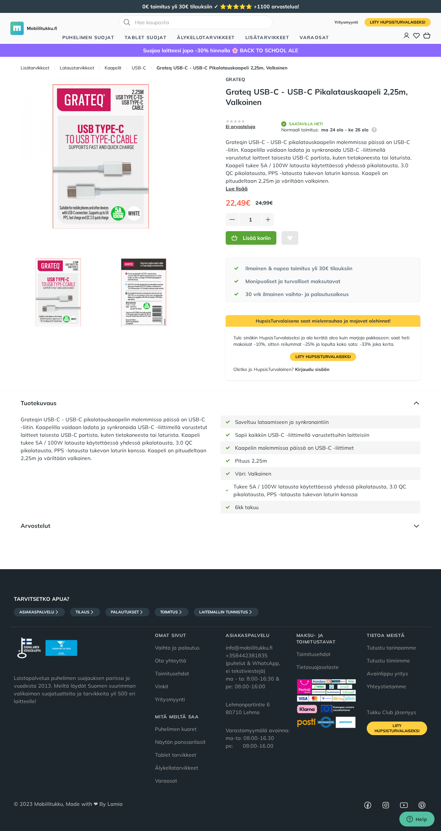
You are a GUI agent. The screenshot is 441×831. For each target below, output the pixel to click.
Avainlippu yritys (387, 673)
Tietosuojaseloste (317, 667)
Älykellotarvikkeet (206, 37)
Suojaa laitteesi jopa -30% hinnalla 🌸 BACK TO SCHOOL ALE (220, 50)
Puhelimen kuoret (176, 729)
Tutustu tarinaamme (391, 647)
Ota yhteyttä (170, 660)
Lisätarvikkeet (267, 37)
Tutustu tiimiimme (388, 660)
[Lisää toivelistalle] (290, 238)
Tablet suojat (146, 37)
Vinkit (162, 686)
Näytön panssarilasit (180, 742)
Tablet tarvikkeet (175, 755)
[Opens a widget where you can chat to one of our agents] (417, 820)
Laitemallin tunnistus (223, 612)
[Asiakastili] (407, 35)
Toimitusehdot (172, 673)
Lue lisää (237, 188)
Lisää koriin (257, 238)
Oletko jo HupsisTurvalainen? (281, 369)
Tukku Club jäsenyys (391, 712)
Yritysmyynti (346, 22)
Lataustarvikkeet (77, 68)
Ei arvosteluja (240, 126)
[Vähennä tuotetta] (232, 219)
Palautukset (125, 612)
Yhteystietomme (386, 686)
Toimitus (169, 612)
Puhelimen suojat (88, 37)
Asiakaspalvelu (36, 612)
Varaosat (314, 37)
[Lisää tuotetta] (268, 219)
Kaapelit (113, 68)
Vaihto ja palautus (177, 647)
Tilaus (82, 612)
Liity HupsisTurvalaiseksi (397, 22)
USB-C (139, 68)
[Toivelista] (416, 35)
